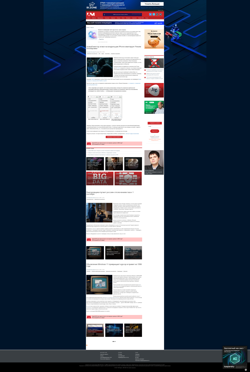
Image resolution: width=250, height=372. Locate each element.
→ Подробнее (101, 39)
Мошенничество (90, 199)
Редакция (137, 354)
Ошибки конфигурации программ (98, 271)
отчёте (118, 68)
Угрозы (101, 355)
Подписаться (154, 130)
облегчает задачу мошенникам (132, 133)
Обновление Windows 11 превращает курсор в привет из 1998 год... (94, 253)
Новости (92, 27)
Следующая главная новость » (114, 136)
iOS (99, 53)
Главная (87, 27)
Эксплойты (107, 53)
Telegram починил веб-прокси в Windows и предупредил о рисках (102, 152)
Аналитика (90, 173)
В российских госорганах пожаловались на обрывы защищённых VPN (103, 154)
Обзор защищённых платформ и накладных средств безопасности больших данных (100, 177)
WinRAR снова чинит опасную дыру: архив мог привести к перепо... (94, 164)
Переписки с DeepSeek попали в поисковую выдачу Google (132, 253)
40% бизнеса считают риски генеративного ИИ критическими (113, 253)
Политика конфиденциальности (142, 360)
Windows (88, 271)
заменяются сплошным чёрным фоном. (111, 297)
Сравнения (118, 173)
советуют (94, 228)
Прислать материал (139, 359)
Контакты (137, 355)
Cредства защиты (104, 354)
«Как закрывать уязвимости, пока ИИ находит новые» (153, 172)
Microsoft (125, 271)
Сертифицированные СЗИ (106, 357)
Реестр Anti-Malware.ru (105, 359)
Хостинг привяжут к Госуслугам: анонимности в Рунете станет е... (95, 331)
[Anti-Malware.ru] (91, 14)
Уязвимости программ (115, 53)
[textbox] (155, 137)
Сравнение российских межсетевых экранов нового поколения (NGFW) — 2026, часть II (128, 177)
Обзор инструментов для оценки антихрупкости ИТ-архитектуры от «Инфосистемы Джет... (154, 91)
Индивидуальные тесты (123, 357)
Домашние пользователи (92, 53)
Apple (103, 53)
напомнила (88, 307)
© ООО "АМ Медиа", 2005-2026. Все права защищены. (125, 367)
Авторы (137, 357)
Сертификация (121, 355)
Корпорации (120, 271)
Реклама (120, 354)
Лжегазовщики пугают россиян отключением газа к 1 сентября (110, 193)
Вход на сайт (160, 10)
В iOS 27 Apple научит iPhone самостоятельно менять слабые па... (132, 164)
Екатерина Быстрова (91, 197)
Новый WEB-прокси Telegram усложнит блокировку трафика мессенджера (104, 150)
